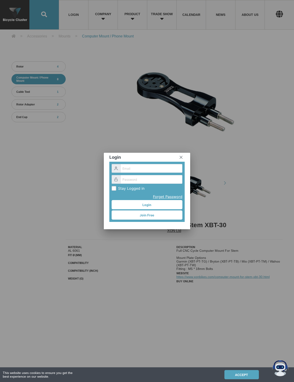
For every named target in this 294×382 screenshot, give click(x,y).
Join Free (147, 215)
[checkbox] (114, 188)
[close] (181, 157)
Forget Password (167, 196)
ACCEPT (241, 374)
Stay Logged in (131, 188)
